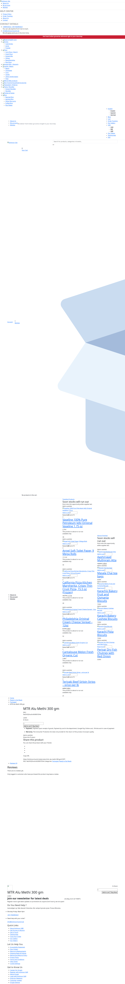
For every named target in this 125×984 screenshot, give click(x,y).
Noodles (8, 91)
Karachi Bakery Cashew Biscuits (107, 617)
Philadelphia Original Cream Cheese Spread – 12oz (77, 622)
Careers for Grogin (16, 970)
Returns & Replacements (18, 951)
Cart (109, 119)
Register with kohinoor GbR (19, 972)
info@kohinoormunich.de (11, 31)
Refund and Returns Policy (18, 955)
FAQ (109, 137)
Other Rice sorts (10, 101)
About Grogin (14, 974)
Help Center (14, 961)
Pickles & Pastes (9, 93)
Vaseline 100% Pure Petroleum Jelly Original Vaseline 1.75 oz (77, 523)
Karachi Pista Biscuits (105, 633)
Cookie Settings (15, 964)
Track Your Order (15, 936)
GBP (112, 131)
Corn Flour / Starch (11, 52)
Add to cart (27, 726)
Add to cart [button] (66, 513)
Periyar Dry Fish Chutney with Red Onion (107, 653)
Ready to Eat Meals (16, 700)
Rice (5, 95)
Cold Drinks (9, 44)
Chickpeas (8, 70)
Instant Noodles (10, 89)
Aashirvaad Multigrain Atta (106, 558)
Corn (7, 72)
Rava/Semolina (10, 60)
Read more (100, 588)
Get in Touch (14, 932)
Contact (5, 20)
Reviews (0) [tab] (13, 763)
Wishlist (5, 7)
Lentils (7, 75)
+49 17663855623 (12, 915)
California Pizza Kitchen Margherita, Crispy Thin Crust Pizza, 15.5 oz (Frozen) (77, 587)
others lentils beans (11, 77)
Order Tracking (7, 16)
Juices (7, 46)
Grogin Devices (15, 982)
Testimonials (112, 135)
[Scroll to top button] (121, 980)
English (110, 109)
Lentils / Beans (8, 66)
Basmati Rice (9, 97)
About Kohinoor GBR (16, 928)
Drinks (6, 42)
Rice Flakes (8, 105)
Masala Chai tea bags (107, 574)
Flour (5, 50)
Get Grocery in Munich (17, 930)
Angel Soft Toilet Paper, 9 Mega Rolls (78, 552)
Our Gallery (111, 123)
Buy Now (35, 726)
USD (109, 125)
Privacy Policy (7, 14)
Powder (7, 48)
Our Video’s (14, 941)
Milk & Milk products (10, 81)
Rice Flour (8, 62)
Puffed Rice (9, 103)
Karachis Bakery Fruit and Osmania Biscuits (107, 596)
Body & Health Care (10, 40)
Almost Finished (104, 536)
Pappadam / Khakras (11, 85)
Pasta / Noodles (9, 87)
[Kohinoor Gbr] (5, 1)
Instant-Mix (9, 56)
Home (12, 698)
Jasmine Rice (9, 99)
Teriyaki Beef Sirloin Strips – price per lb (78, 683)
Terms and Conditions (17, 959)
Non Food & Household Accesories (15, 83)
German (113, 115)
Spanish (113, 113)
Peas (7, 79)
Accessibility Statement (17, 947)
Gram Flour (9, 54)
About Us (6, 3)
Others (7, 58)
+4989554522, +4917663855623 (13, 27)
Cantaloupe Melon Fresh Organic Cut (78, 653)
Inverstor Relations (16, 978)
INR (112, 129)
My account (6, 5)
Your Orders (14, 949)
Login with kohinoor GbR (18, 976)
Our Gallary (14, 939)
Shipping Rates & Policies (18, 953)
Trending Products (68, 499)
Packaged (13, 702)
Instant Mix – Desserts (11, 64)
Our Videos (111, 133)
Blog (109, 117)
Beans (7, 68)
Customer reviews (16, 980)
